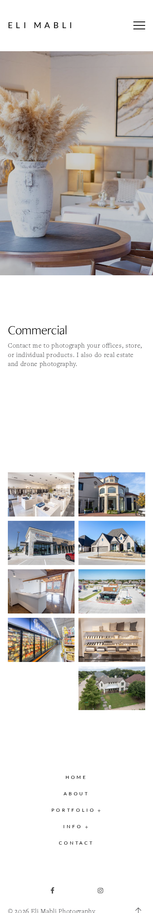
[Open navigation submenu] (99, 810)
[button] (139, 25)
